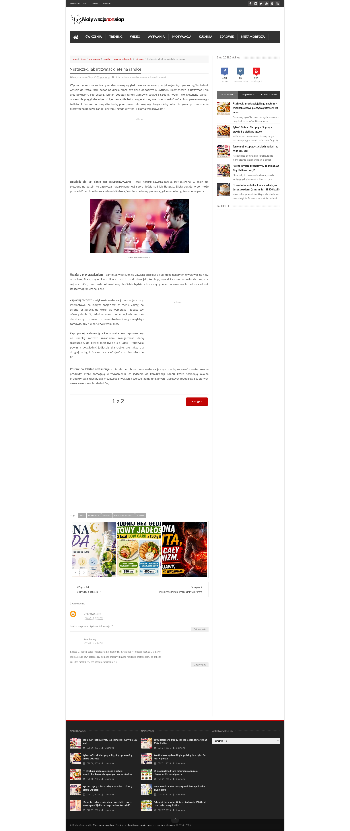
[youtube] (266, 3)
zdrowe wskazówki (123, 59)
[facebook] (250, 3)
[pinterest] (272, 3)
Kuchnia (205, 37)
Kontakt (107, 3)
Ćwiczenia (93, 37)
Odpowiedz (199, 629)
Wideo (135, 37)
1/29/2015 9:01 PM (93, 618)
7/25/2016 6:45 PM (93, 643)
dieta (83, 59)
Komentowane (269, 94)
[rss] (277, 3)
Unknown (90, 613)
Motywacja (181, 37)
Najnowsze (248, 94)
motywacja (94, 59)
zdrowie (139, 59)
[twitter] (261, 3)
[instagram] (255, 3)
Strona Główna (78, 3)
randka (107, 59)
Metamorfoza (253, 37)
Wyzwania (156, 37)
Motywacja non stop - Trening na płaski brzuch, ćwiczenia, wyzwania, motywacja (134, 825)
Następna (197, 401)
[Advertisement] (139, 147)
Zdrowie (227, 37)
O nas (95, 3)
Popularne (227, 94)
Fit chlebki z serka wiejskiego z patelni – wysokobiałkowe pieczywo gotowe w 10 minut (255, 108)
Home (74, 59)
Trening (115, 37)
